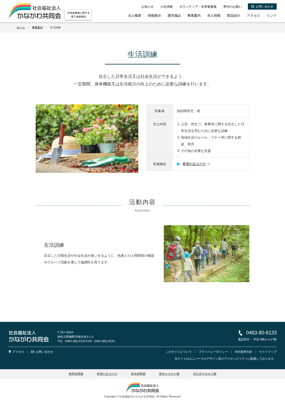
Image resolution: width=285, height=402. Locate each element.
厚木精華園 (138, 373)
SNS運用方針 (243, 351)
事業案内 (37, 27)
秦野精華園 (76, 373)
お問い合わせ (44, 351)
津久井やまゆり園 (204, 373)
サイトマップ (268, 351)
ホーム (21, 27)
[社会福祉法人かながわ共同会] (34, 11)
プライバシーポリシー (213, 351)
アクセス (18, 351)
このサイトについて (178, 351)
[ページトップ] (270, 316)
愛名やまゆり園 (169, 373)
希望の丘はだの (194, 164)
